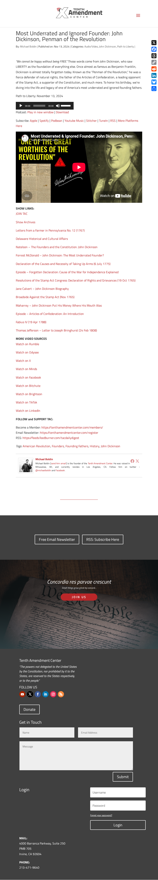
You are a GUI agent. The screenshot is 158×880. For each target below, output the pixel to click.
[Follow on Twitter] (30, 694)
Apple (33, 120)
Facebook (60, 470)
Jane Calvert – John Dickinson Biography (42, 288)
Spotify (44, 120)
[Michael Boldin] (26, 470)
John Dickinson (107, 46)
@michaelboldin (43, 470)
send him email (58, 463)
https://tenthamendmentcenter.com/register (69, 432)
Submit (123, 777)
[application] (45, 106)
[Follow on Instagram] (53, 694)
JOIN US (79, 597)
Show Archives (25, 222)
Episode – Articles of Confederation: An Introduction (50, 313)
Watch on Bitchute (28, 385)
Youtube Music (74, 120)
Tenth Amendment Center (100, 463)
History (94, 446)
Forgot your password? (101, 815)
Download (62, 112)
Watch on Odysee (27, 352)
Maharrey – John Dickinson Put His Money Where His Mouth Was (59, 305)
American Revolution (36, 446)
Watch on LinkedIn (28, 410)
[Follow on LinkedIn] (45, 694)
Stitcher (91, 120)
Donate (29, 709)
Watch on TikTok (26, 402)
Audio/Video (91, 46)
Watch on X (23, 360)
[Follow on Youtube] (22, 694)
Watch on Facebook (28, 377)
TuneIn (103, 120)
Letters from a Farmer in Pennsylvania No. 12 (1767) (50, 230)
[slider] (66, 105)
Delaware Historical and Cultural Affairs (42, 238)
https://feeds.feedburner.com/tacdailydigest (51, 437)
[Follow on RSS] (61, 694)
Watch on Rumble (27, 344)
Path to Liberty (125, 46)
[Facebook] (132, 461)
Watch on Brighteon (29, 394)
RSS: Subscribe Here (102, 539)
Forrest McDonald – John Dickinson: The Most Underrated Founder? (60, 255)
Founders (58, 446)
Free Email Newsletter (57, 539)
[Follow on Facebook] (38, 694)
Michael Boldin (28, 46)
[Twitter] (137, 461)
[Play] (21, 106)
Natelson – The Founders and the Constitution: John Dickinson (56, 247)
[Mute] (58, 106)
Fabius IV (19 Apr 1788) (31, 322)
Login (117, 825)
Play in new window (40, 112)
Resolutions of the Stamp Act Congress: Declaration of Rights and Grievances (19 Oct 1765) (75, 280)
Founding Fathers (77, 446)
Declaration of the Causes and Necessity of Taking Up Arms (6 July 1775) (63, 263)
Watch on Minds (26, 369)
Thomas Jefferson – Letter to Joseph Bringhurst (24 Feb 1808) (56, 330)
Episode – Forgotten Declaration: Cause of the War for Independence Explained (67, 272)
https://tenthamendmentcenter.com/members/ (72, 427)
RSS (113, 120)
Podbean (56, 120)
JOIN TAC (22, 213)
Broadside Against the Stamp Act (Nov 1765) (45, 297)
